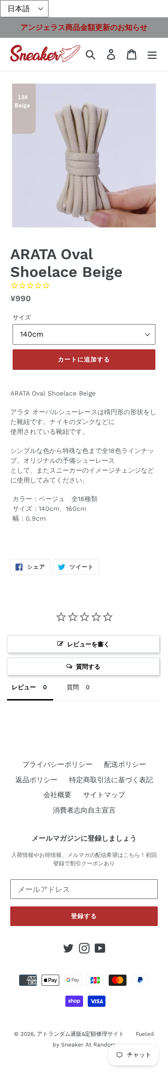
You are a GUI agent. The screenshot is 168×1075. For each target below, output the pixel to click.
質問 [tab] (73, 687)
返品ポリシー (36, 780)
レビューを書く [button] (88, 644)
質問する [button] (88, 666)
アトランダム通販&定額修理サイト (80, 1034)
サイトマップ (104, 795)
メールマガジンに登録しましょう (84, 838)
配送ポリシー (125, 764)
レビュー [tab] (24, 687)
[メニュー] (152, 54)
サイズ (22, 317)
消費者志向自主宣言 (84, 810)
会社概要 (57, 795)
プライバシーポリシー (57, 764)
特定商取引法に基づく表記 (111, 780)
